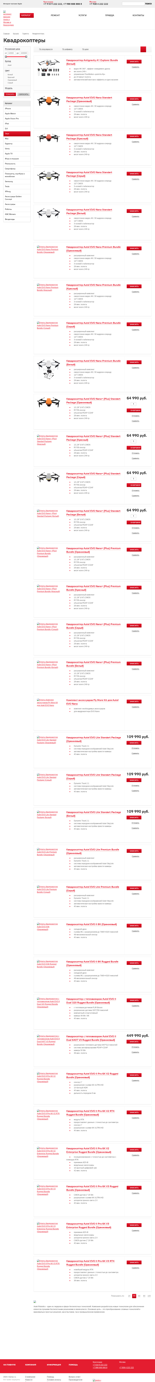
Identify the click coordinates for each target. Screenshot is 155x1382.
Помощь (73, 1365)
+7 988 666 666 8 (100, 1368)
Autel (9, 65)
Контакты (138, 15)
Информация (54, 1365)
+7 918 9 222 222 (100, 1365)
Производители (75, 1380)
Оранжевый (12, 80)
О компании (30, 1377)
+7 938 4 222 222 (126, 1368)
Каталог (26, 15)
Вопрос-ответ (75, 1377)
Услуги (83, 15)
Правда (109, 15)
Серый (10, 83)
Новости (28, 1380)
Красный (11, 77)
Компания (30, 1365)
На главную (9, 1365)
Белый (10, 74)
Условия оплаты (54, 1380)
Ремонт (55, 15)
